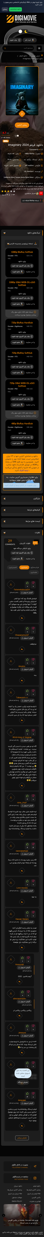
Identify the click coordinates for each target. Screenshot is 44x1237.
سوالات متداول (17, 1197)
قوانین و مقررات (34, 1201)
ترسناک (34, 160)
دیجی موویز (36, 56)
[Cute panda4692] (11, 732)
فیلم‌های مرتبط (33, 510)
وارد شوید (13, 40)
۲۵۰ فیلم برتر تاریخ (34, 1194)
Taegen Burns (20, 177)
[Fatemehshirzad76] (11, 584)
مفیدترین (34, 572)
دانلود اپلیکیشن (15, 9)
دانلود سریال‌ (18, 1186)
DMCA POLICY (17, 1201)
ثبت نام (28, 40)
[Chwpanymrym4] (11, 630)
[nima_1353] (11, 797)
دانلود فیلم (23, 56)
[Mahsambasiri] (11, 882)
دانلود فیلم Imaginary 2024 (33, 59)
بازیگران (36, 498)
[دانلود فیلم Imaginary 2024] (22, 91)
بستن (5, 9)
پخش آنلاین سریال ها (14, 1190)
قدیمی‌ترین (12, 567)
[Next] (40, 1215)
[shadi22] (11, 1027)
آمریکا (6, 165)
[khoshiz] (11, 661)
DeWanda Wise (9, 177)
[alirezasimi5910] (11, 993)
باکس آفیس (36, 1197)
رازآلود (29, 160)
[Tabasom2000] (11, 692)
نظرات (37, 532)
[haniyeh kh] (11, 959)
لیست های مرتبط (33, 521)
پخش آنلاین (22, 125)
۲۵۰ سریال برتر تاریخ (15, 1194)
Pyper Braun (29, 177)
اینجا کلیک (23, 470)
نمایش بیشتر (22, 1138)
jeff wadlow (29, 165)
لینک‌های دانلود (33, 233)
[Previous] (3, 1215)
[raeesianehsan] (11, 845)
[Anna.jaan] (11, 1095)
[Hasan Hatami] (11, 914)
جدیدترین (24, 567)
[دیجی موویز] (21, 24)
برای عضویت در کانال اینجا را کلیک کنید (20, 485)
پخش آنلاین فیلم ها (33, 1190)
